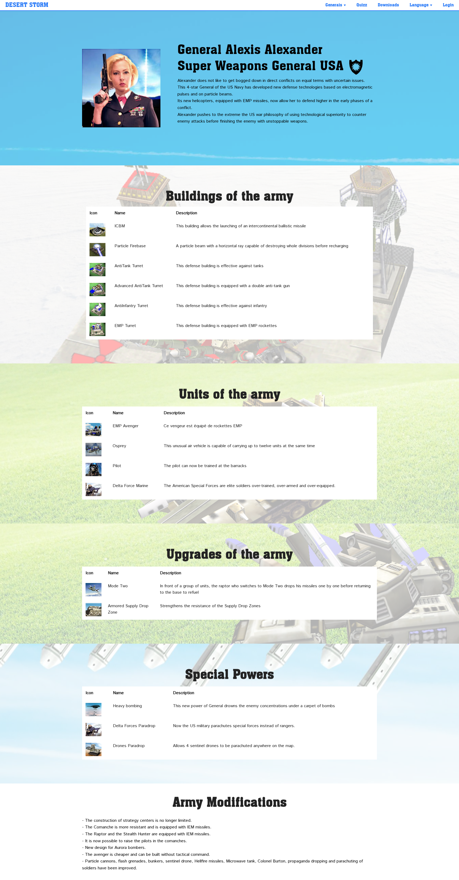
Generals (336, 6)
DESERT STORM (26, 5)
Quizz (361, 5)
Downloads (388, 5)
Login (448, 5)
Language (421, 6)
